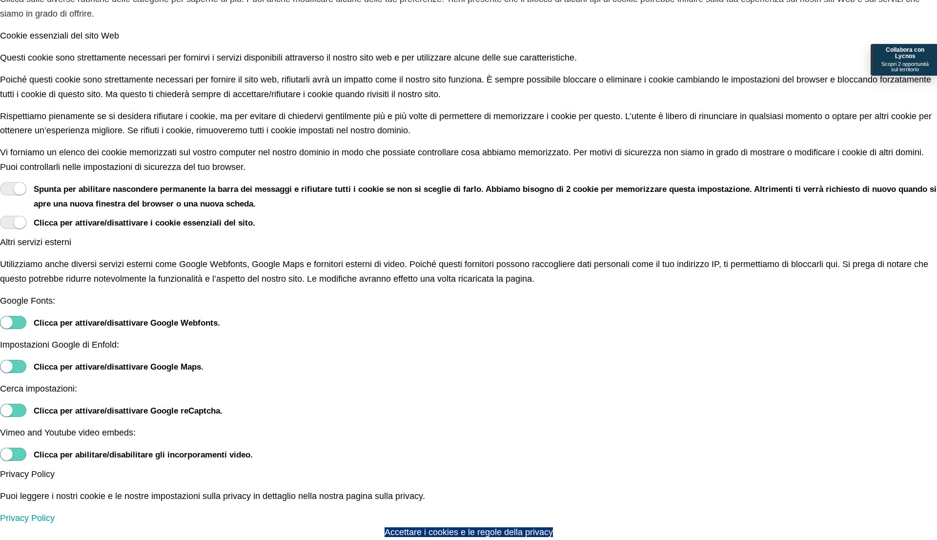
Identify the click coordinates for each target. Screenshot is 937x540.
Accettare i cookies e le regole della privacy (469, 532)
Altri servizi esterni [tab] (35, 242)
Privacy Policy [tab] (27, 474)
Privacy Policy (27, 518)
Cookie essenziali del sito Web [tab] (59, 36)
